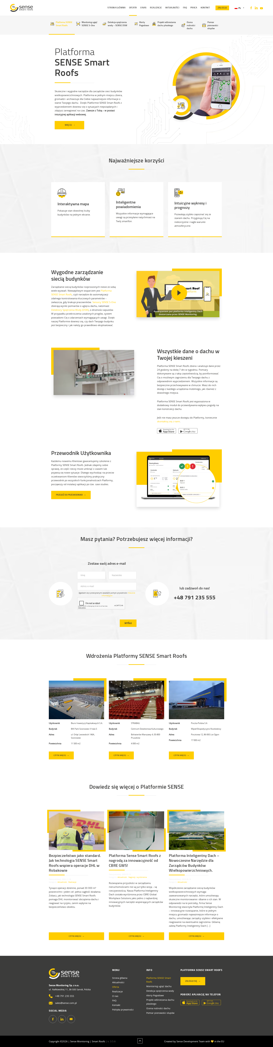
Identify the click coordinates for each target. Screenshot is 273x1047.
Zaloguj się (191, 980)
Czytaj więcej (60, 755)
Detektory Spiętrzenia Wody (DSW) (70, 309)
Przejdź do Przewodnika (69, 494)
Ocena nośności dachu (191, 25)
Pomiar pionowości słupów (212, 25)
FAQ (114, 1000)
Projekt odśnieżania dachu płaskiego (167, 24)
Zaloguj (222, 7)
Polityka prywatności (123, 1009)
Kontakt (116, 1005)
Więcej (68, 124)
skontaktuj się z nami (168, 421)
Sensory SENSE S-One (104, 302)
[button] (239, 8)
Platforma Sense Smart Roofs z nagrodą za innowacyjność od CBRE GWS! (135, 860)
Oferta (115, 986)
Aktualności (62, 882)
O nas (115, 996)
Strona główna (119, 977)
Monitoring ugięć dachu (159, 986)
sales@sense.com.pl (66, 1002)
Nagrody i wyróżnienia (137, 877)
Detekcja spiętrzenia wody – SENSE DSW (117, 24)
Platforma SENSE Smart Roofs (64, 24)
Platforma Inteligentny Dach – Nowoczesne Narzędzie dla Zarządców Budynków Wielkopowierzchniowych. (194, 863)
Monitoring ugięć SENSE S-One (89, 24)
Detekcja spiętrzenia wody (160, 990)
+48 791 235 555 (194, 597)
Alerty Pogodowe (144, 24)
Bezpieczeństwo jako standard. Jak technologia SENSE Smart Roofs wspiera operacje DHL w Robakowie (75, 863)
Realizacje (72, 882)
